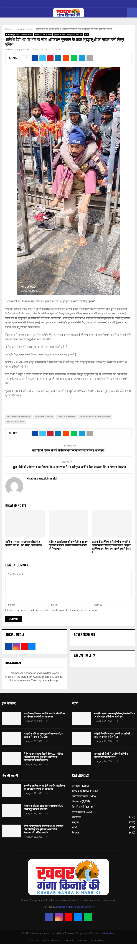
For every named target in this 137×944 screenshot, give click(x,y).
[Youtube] (68, 917)
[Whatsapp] (88, 917)
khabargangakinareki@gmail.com (75, 906)
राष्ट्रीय (75, 822)
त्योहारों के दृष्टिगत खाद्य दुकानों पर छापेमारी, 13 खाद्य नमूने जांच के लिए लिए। (43, 735)
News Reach (109, 933)
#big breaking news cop (18, 417)
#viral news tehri (15, 422)
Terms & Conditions (51, 940)
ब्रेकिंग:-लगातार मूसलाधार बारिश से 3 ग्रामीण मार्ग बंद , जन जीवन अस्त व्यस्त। (23, 544)
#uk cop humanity (66, 417)
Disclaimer (69, 940)
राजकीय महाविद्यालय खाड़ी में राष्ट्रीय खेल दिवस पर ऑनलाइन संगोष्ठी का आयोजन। (44, 715)
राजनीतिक (76, 817)
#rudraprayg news (44, 417)
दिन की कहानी (47, 35)
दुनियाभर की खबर (59, 35)
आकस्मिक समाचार (26, 35)
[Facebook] (49, 917)
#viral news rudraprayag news (95, 417)
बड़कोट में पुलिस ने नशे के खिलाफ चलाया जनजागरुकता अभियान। (68, 450)
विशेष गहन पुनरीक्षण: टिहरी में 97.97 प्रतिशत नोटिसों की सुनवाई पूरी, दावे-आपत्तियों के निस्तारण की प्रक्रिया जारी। (43, 757)
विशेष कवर (79, 35)
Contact (34, 940)
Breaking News (12, 35)
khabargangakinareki (18, 49)
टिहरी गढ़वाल (77, 811)
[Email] (78, 917)
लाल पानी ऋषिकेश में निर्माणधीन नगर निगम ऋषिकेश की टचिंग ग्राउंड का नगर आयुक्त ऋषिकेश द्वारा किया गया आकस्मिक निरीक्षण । (111, 547)
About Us (82, 940)
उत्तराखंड (38, 35)
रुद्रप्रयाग (70, 35)
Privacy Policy (97, 940)
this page (53, 680)
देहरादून (75, 832)
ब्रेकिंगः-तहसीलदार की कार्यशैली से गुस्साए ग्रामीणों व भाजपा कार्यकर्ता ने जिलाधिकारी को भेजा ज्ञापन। (68, 545)
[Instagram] (59, 917)
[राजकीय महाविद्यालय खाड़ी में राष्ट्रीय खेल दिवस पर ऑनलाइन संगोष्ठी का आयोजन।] (11, 718)
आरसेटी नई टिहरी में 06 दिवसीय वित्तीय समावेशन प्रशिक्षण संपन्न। (111, 755)
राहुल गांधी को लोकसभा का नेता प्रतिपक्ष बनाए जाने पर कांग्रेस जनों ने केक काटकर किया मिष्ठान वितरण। (68, 467)
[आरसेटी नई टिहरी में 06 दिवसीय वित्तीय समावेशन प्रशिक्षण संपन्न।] (81, 758)
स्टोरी (86, 35)
